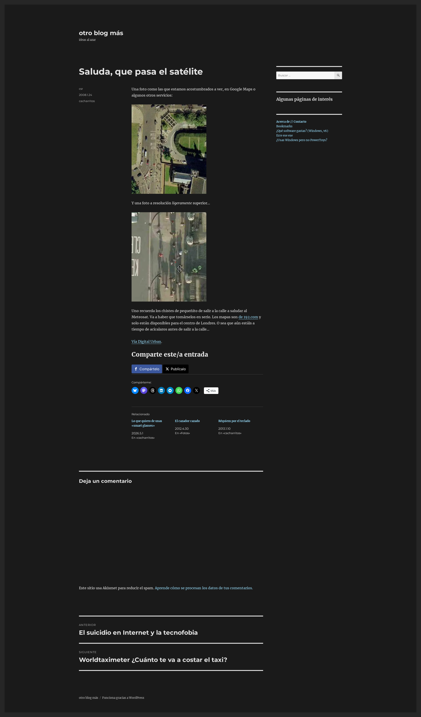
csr (81, 88)
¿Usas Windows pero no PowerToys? (301, 140)
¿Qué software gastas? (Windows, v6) (302, 131)
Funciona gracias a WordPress (123, 698)
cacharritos (87, 101)
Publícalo (178, 369)
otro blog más (101, 33)
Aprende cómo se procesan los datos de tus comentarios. (204, 588)
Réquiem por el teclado (234, 421)
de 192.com (248, 317)
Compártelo (149, 369)
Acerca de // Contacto (291, 122)
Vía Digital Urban (146, 341)
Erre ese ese (284, 135)
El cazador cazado (187, 421)
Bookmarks (284, 126)
